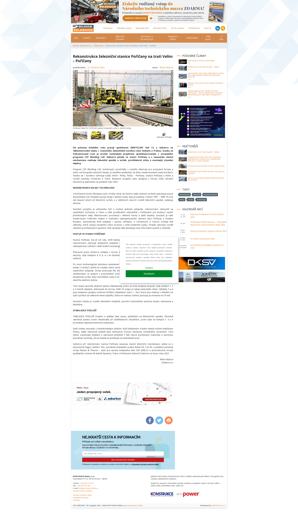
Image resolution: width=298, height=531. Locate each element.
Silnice (86, 38)
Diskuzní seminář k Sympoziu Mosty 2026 (208, 231)
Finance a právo (173, 38)
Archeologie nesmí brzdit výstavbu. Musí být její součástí (206, 172)
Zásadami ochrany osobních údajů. (145, 464)
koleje (182, 199)
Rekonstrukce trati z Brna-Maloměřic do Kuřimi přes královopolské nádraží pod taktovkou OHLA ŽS (206, 75)
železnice (196, 194)
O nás (221, 38)
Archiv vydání (177, 28)
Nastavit (149, 268)
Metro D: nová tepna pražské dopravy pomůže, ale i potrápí (206, 179)
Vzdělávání (192, 38)
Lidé (76, 38)
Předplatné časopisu (81, 498)
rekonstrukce (185, 194)
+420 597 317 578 (86, 483)
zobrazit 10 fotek (164, 137)
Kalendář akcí (142, 28)
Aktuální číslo (160, 28)
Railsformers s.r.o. (218, 505)
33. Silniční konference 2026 (202, 238)
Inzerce (207, 28)
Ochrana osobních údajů (82, 495)
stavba (190, 199)
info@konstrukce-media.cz (88, 488)
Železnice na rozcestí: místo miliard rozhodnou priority (205, 84)
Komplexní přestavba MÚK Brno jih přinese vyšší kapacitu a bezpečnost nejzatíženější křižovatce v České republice (204, 159)
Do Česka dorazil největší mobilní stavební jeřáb (206, 166)
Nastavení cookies (136, 505)
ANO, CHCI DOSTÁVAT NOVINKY (123, 460)
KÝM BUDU (208, 38)
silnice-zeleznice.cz (82, 45)
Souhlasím (149, 273)
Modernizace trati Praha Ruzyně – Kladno (203, 67)
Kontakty (76, 500)
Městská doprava (120, 38)
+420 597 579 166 (83, 486)
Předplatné (194, 28)
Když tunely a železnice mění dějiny (201, 60)
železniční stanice (210, 194)
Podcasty (107, 28)
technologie (201, 199)
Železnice (101, 38)
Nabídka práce (124, 28)
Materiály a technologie (146, 38)
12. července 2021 (96, 67)
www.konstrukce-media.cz (83, 491)
